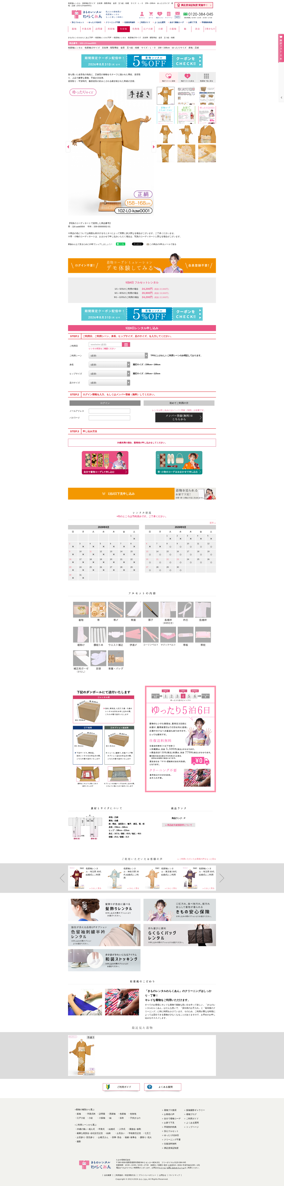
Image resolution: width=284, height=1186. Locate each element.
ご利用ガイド (144, 22)
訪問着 (102, 1114)
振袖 (79, 1114)
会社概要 (107, 1175)
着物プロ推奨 (170, 1110)
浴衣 (122, 1118)
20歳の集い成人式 (86, 1129)
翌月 (212, 523)
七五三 (148, 1133)
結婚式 (112, 1129)
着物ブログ (191, 1114)
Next (154, 146)
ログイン (142, 17)
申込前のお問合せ (177, 16)
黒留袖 (112, 1114)
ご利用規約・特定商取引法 (124, 1175)
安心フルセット (78, 22)
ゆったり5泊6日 (95, 22)
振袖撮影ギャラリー (195, 1110)
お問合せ (162, 1175)
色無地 (133, 1114)
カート (151, 17)
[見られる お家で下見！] (195, 494)
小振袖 (102, 1118)
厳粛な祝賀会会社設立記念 (90, 1133)
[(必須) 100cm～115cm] (109, 374)
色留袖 (123, 1114)
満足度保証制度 (171, 1148)
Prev (68, 146)
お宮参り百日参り (86, 1137)
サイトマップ (174, 1175)
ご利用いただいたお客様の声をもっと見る (197, 859)
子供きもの (135, 1118)
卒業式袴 (91, 1114)
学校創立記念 (135, 1133)
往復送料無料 (129, 22)
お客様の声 (169, 1114)
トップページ (192, 1127)
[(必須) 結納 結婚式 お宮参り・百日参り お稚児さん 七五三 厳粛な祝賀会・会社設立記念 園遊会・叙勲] (118, 356)
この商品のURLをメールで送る (163, 244)
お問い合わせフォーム (175, 1168)
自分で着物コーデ (177, 22)
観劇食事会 (131, 1137)
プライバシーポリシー (147, 1175)
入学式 (122, 1129)
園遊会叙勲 (135, 1129)
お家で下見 (192, 22)
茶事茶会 (116, 1137)
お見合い (121, 1133)
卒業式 (101, 1129)
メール (163, 1168)
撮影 (79, 1141)
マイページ (168, 17)
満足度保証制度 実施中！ (194, 5)
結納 (108, 1133)
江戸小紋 (81, 1118)
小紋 (91, 1118)
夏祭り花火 (146, 1137)
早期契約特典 (207, 22)
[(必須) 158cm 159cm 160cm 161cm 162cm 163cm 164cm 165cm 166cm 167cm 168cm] (109, 365)
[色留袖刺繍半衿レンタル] (104, 935)
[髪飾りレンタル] (104, 910)
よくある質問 (160, 22)
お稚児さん (103, 1137)
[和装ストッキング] (104, 960)
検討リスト (159, 15)
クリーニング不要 (113, 22)
